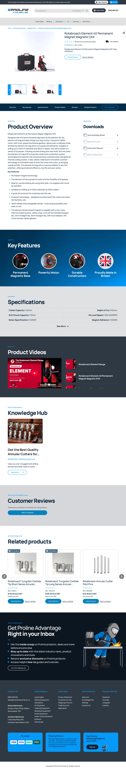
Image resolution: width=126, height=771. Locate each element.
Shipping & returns (65, 703)
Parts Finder (100, 10)
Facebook (106, 697)
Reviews (75, 107)
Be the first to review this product (85, 41)
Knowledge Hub (88, 700)
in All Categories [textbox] (77, 11)
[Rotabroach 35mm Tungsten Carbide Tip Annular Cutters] (25, 564)
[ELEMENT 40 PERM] (34, 89)
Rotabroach (69, 45)
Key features (26, 107)
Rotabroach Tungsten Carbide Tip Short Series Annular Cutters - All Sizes (24, 583)
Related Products (90, 107)
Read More (15, 472)
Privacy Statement (65, 697)
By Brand (38, 719)
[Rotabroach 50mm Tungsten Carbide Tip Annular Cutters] (63, 564)
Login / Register (102, 2)
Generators (59, 21)
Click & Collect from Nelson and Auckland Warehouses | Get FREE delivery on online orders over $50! (39, 2)
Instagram (106, 703)
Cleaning (76, 21)
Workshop (86, 21)
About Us (85, 697)
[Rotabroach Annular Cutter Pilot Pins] (100, 564)
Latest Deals (39, 21)
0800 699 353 (113, 10)
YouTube (105, 700)
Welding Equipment (42, 700)
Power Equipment (41, 714)
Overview (12, 107)
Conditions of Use (65, 700)
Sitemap (85, 703)
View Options (16, 601)
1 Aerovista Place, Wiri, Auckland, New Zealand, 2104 (18, 719)
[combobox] (79, 11)
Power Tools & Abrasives (43, 716)
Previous (9, 89)
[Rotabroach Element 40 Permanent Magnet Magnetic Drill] (35, 52)
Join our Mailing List (18, 668)
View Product (91, 601)
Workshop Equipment (42, 711)
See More (64, 326)
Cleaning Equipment (42, 708)
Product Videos (60, 107)
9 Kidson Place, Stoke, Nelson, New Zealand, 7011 (19, 708)
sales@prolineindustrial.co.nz (19, 700)
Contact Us (86, 705)
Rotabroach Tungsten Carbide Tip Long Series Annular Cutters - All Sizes (62, 583)
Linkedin (105, 705)
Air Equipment (40, 705)
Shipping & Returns (58, 746)
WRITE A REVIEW (27, 513)
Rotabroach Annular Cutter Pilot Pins (98, 583)
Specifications (43, 107)
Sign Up (92, 747)
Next (60, 89)
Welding (49, 21)
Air (68, 21)
